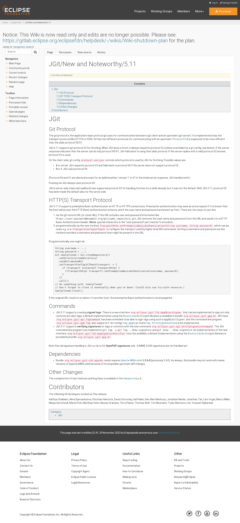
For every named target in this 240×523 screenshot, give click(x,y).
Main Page (15, 63)
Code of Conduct (29, 488)
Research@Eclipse (184, 477)
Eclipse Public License (83, 477)
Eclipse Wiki (16, 22)
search (30, 46)
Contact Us (26, 465)
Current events (17, 72)
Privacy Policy (79, 460)
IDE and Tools (181, 460)
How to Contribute (133, 471)
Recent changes (18, 77)
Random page (17, 82)
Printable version (18, 107)
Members (183, 11)
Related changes (18, 116)
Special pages (17, 111)
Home (5, 22)
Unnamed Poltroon (169, 432)
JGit (53, 75)
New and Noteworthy (64, 75)
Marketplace (130, 488)
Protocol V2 (179, 139)
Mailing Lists (130, 477)
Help (11, 86)
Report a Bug (130, 460)
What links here (17, 121)
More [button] (198, 11)
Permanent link (17, 102)
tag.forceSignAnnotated (161, 323)
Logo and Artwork (30, 493)
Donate (24, 471)
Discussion (65, 52)
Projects (140, 11)
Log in (215, 3)
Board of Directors (30, 499)
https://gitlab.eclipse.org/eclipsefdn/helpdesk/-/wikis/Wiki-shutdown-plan (85, 40)
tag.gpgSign (130, 323)
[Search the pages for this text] (35, 52)
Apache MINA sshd (131, 360)
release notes (131, 378)
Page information (19, 97)
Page (50, 52)
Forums (127, 482)
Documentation (131, 465)
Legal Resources (80, 482)
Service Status (182, 488)
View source (84, 52)
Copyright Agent (80, 471)
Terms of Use (79, 465)
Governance (26, 482)
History (101, 52)
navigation (19, 46)
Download (224, 11)
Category (56, 411)
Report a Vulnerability (186, 482)
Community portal (19, 68)
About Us (25, 460)
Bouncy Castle (131, 316)
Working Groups (161, 11)
